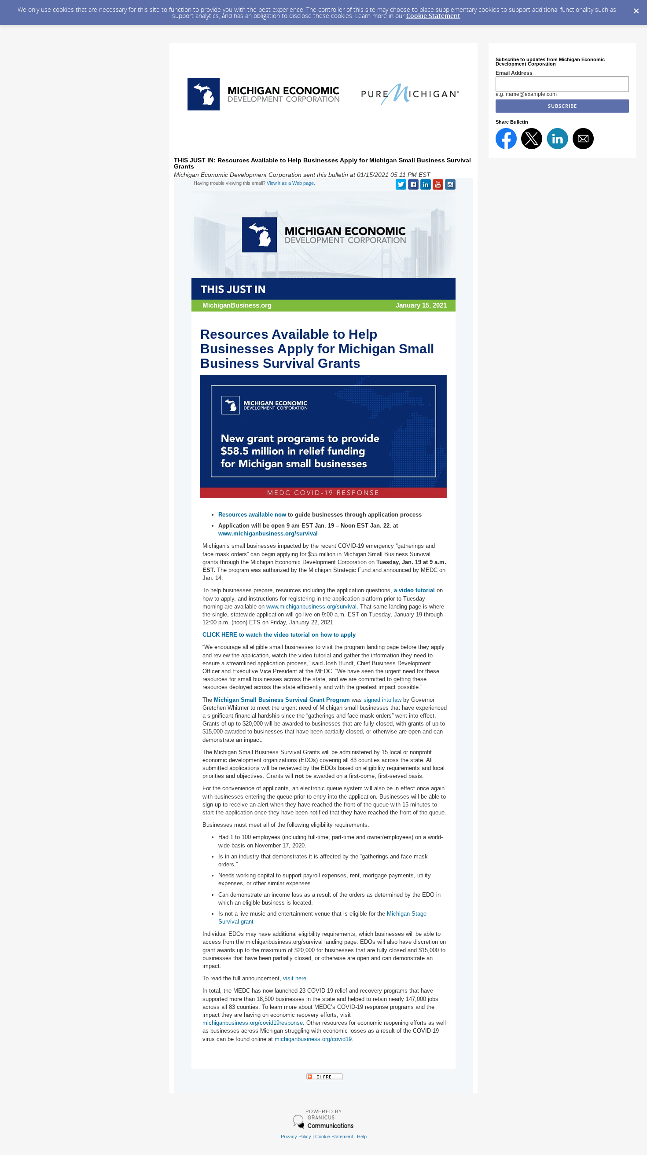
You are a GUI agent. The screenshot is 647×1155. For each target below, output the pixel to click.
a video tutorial (415, 590)
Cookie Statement (433, 15)
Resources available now (252, 514)
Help (362, 1136)
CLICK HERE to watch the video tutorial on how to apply (279, 634)
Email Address (514, 73)
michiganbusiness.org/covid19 (313, 1039)
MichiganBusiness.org (237, 305)
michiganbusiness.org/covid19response (252, 1022)
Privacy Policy (296, 1136)
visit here (294, 978)
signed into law (382, 700)
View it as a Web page (290, 183)
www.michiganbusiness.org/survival (311, 606)
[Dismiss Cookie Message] (636, 8)
